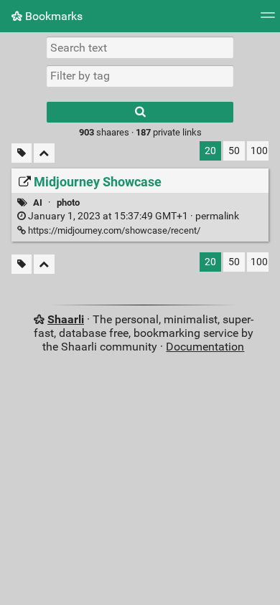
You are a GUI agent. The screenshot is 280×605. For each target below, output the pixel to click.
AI (37, 202)
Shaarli (65, 319)
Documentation (205, 346)
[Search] (140, 112)
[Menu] (268, 20)
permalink (132, 216)
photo (68, 202)
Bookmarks (52, 16)
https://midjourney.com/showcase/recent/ (113, 230)
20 (210, 151)
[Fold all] (44, 153)
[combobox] (140, 76)
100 (259, 151)
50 (234, 151)
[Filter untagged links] (21, 153)
